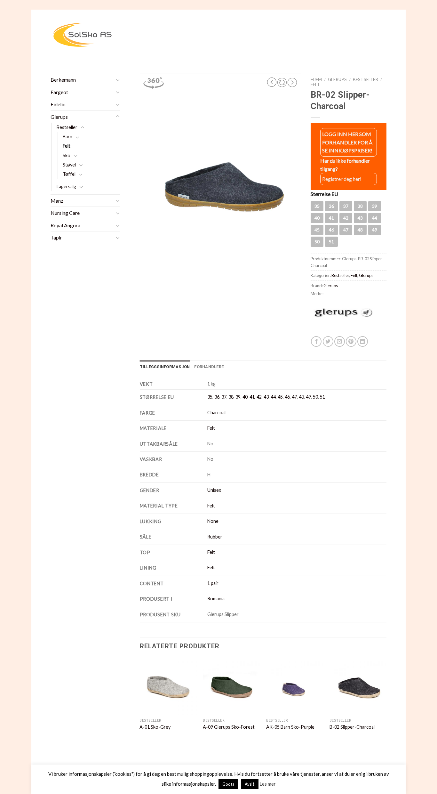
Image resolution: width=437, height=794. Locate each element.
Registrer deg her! (342, 179)
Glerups (59, 117)
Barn (67, 136)
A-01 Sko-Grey (155, 727)
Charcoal (216, 412)
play (282, 82)
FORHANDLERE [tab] (209, 366)
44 (273, 397)
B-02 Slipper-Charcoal (352, 727)
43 (266, 397)
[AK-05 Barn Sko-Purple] (294, 686)
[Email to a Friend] (339, 341)
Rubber (214, 536)
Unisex (214, 490)
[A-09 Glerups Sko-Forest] (231, 686)
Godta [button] (228, 784)
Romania (216, 598)
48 (301, 397)
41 (252, 397)
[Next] (386, 700)
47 (294, 397)
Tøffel (69, 174)
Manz (57, 201)
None (213, 521)
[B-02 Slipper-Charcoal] (358, 686)
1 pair (213, 583)
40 (245, 397)
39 (238, 397)
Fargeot (59, 92)
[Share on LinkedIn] (362, 341)
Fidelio (58, 104)
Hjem (316, 79)
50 (315, 397)
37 (223, 397)
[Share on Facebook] (316, 341)
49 (308, 397)
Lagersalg (66, 186)
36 (216, 397)
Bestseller (67, 127)
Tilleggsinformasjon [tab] (165, 366)
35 (209, 397)
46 (287, 397)
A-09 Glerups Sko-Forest (229, 727)
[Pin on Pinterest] (351, 341)
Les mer (267, 784)
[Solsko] (83, 35)
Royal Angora (65, 225)
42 (259, 397)
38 (231, 397)
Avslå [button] (250, 784)
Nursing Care (65, 213)
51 (322, 397)
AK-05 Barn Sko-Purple (290, 727)
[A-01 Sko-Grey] (167, 686)
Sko (66, 155)
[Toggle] (117, 80)
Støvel (69, 164)
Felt (66, 146)
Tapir (56, 237)
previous (272, 82)
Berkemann (63, 80)
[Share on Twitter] (328, 341)
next (292, 82)
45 (280, 397)
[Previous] (140, 700)
